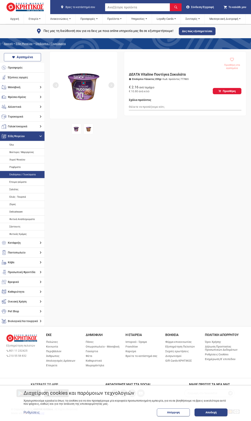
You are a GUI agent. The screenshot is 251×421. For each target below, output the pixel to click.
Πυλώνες (52, 341)
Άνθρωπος (52, 356)
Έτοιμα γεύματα (17, 182)
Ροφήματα (15, 167)
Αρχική (14, 18)
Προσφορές (87, 18)
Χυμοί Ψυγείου (17, 159)
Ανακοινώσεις (59, 18)
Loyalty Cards (165, 18)
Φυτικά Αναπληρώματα (22, 219)
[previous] (56, 85)
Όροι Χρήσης (213, 341)
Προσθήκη (229, 91)
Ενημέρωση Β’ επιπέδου (220, 359)
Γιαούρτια (92, 351)
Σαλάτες (13, 189)
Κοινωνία (52, 346)
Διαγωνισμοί (173, 356)
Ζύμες (12, 204)
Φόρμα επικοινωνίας (178, 341)
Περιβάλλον (53, 351)
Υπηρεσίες (138, 18)
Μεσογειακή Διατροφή (223, 18)
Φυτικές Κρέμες (18, 234)
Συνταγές (191, 18)
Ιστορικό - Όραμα (136, 341)
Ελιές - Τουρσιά (17, 197)
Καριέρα (131, 351)
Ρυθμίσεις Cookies (216, 354)
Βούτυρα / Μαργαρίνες (21, 152)
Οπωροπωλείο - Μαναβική (102, 346)
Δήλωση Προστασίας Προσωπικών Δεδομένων (221, 348)
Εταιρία (33, 18)
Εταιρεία (51, 365)
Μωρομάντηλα (95, 365)
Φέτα (89, 356)
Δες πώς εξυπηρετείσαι (197, 31)
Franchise (132, 346)
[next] (111, 85)
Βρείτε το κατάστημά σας (141, 356)
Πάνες (90, 341)
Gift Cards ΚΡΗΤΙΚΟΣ (178, 360)
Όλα (11, 144)
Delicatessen (16, 211)
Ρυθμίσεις (32, 412)
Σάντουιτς (14, 226)
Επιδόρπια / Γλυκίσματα (50, 43)
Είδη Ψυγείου (24, 43)
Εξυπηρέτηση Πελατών (180, 346)
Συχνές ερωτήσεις (177, 351)
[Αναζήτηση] (176, 7)
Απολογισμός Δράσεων (60, 360)
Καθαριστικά (94, 360)
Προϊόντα (113, 18)
